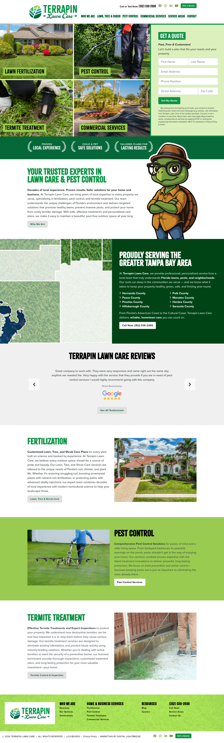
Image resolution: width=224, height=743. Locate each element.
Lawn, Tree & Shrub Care (44, 499)
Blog (144, 707)
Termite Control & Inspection (46, 675)
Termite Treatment (96, 715)
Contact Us (175, 715)
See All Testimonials (112, 410)
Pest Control (130, 16)
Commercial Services (153, 16)
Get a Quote (189, 5)
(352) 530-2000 (147, 6)
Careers (146, 711)
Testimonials (66, 715)
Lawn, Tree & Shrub (108, 16)
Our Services (66, 711)
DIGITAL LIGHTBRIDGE (129, 736)
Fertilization (93, 707)
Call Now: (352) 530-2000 (137, 325)
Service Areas (176, 16)
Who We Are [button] (88, 16)
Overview (64, 707)
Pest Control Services (129, 582)
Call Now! (174, 707)
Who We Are (37, 224)
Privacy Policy (90, 736)
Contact (192, 16)
